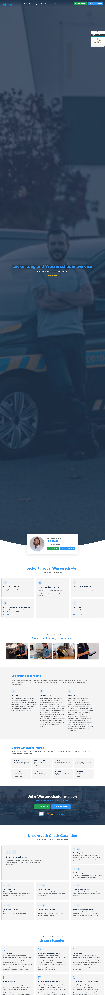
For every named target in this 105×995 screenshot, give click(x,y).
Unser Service (45, 4)
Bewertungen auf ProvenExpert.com (52, 278)
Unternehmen (58, 4)
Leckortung (33, 4)
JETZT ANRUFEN (81, 3)
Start (25, 4)
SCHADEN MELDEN (97, 3)
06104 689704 (53, 548)
